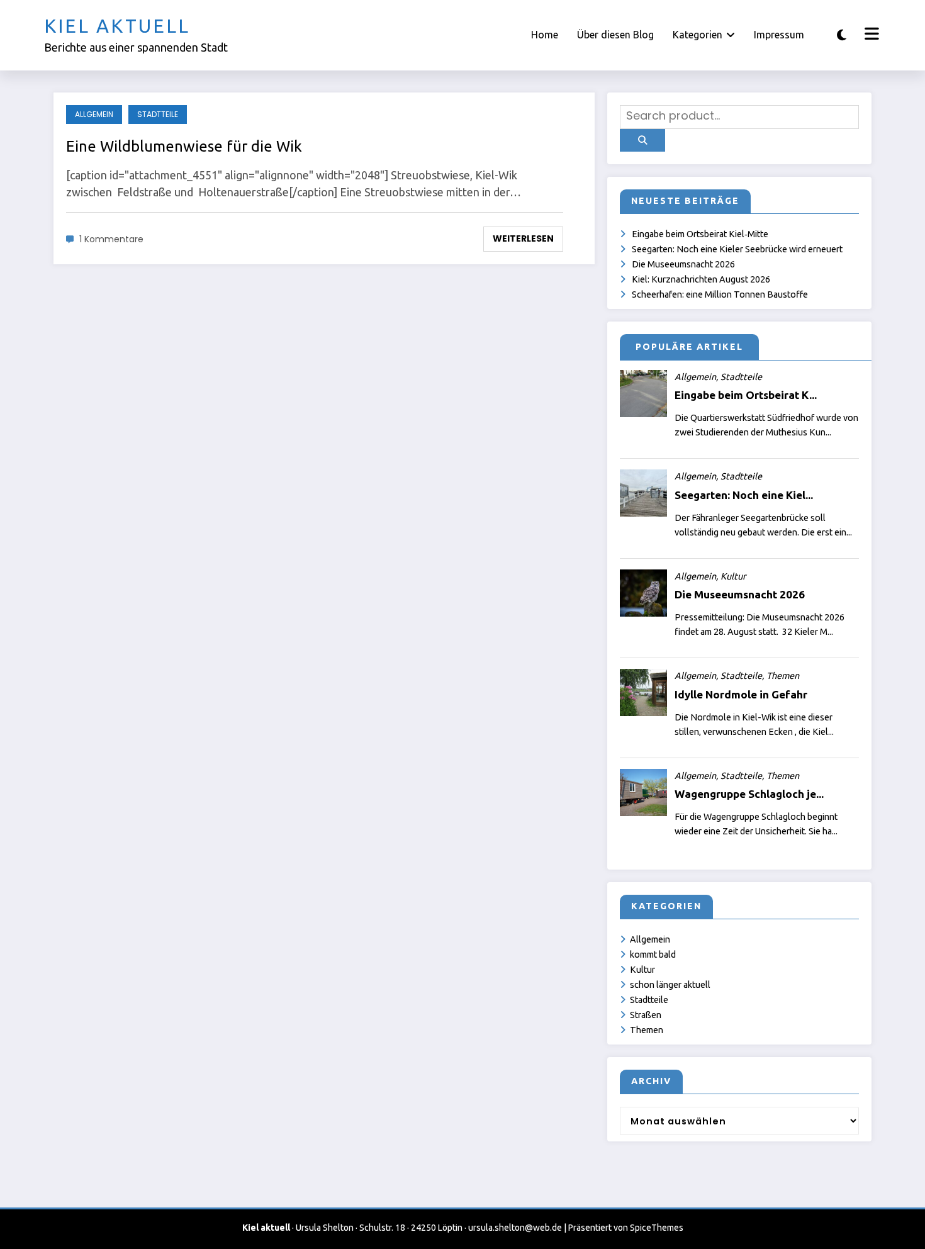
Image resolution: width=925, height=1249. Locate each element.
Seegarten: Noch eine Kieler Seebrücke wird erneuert (737, 249)
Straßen (645, 1015)
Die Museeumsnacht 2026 (683, 264)
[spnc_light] (841, 35)
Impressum (779, 34)
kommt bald (653, 954)
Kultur (642, 970)
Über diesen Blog (615, 34)
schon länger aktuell (670, 985)
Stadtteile (157, 114)
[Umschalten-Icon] (870, 35)
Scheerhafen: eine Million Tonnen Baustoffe (720, 294)
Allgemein (94, 114)
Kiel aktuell (117, 25)
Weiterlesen (523, 238)
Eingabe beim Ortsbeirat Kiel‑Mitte (700, 234)
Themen (646, 1030)
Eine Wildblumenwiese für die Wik (184, 146)
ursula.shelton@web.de (515, 1228)
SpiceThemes (656, 1228)
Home (544, 34)
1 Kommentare (111, 239)
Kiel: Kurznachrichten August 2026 (701, 279)
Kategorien (697, 34)
